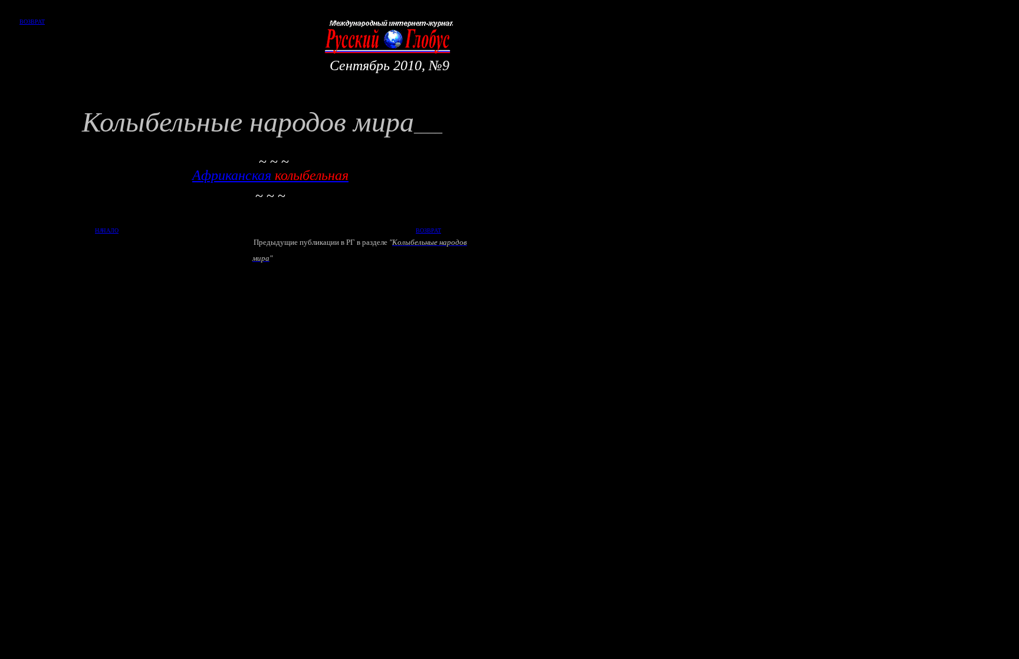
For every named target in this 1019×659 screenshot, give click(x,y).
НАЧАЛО (107, 230)
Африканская (270, 175)
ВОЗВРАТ (32, 21)
